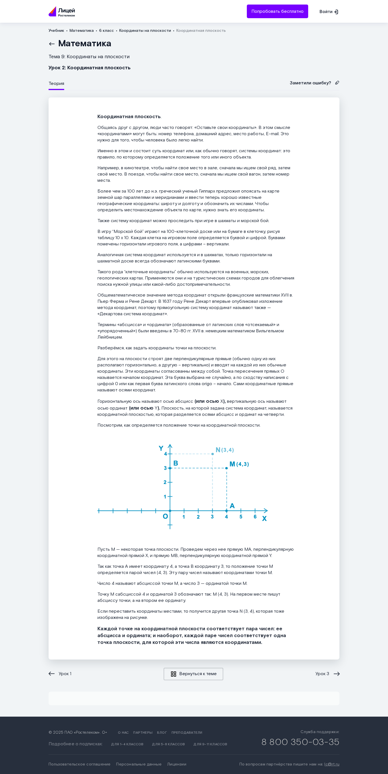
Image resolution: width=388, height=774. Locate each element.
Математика (84, 44)
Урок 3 (322, 674)
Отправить (194, 37)
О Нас (123, 733)
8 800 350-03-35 (300, 742)
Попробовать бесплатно (277, 11)
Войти (326, 11)
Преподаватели (187, 733)
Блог (162, 733)
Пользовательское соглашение (79, 764)
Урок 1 (65, 674)
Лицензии (176, 764)
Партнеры (143, 733)
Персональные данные (139, 764)
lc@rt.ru (331, 764)
